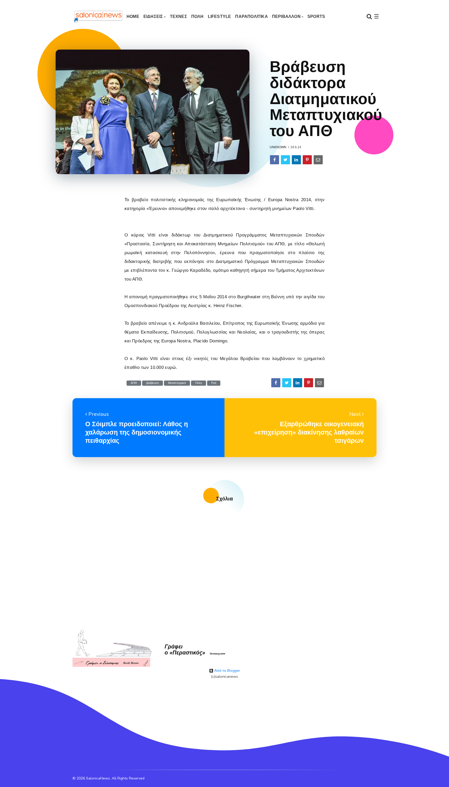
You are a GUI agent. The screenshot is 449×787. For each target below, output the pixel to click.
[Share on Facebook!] (274, 159)
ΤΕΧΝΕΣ (178, 16)
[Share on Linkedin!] (296, 159)
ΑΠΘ (134, 383)
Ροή (213, 383)
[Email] (318, 159)
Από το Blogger (226, 670)
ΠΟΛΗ (197, 16)
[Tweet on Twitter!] (285, 159)
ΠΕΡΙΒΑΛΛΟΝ (286, 16)
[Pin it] (307, 159)
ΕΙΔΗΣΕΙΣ (153, 16)
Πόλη (198, 383)
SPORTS (316, 16)
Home (133, 16)
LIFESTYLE (219, 16)
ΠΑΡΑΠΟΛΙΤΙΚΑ (251, 16)
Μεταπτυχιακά (177, 383)
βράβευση (152, 383)
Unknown (278, 147)
